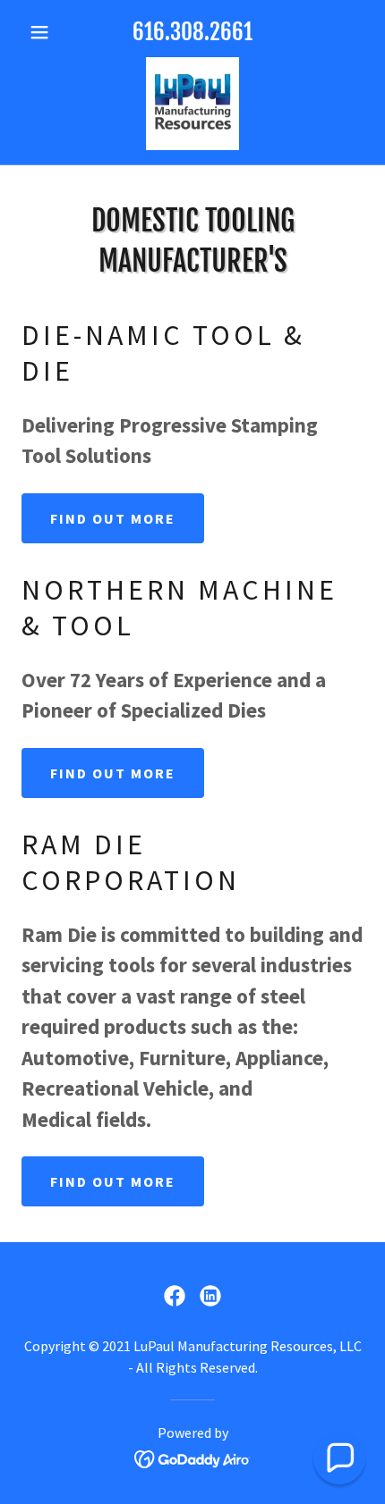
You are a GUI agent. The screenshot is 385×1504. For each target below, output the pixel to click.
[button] (47, 32)
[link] (192, 103)
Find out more (112, 518)
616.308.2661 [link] (192, 32)
